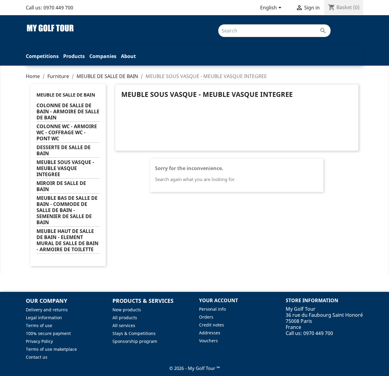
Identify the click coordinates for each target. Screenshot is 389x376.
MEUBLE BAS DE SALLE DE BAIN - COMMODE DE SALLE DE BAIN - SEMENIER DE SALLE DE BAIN (67, 210)
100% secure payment (48, 333)
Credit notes (211, 325)
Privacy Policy (39, 341)
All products (124, 317)
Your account (218, 300)
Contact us (36, 357)
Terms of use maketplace (51, 349)
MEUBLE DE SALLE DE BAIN (65, 95)
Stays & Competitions (134, 333)
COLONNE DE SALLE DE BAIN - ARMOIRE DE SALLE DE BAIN (67, 111)
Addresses (209, 333)
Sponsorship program (134, 341)
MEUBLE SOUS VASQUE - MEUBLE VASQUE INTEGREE (65, 168)
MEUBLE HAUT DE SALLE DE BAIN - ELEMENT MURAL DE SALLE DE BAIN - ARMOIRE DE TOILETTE (67, 240)
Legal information (44, 317)
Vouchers (208, 341)
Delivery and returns (47, 310)
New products (126, 310)
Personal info (212, 309)
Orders (206, 317)
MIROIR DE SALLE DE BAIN (61, 186)
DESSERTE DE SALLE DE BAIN (63, 150)
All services (123, 325)
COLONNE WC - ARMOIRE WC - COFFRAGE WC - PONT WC (66, 132)
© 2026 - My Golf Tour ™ (194, 368)
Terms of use (39, 325)
